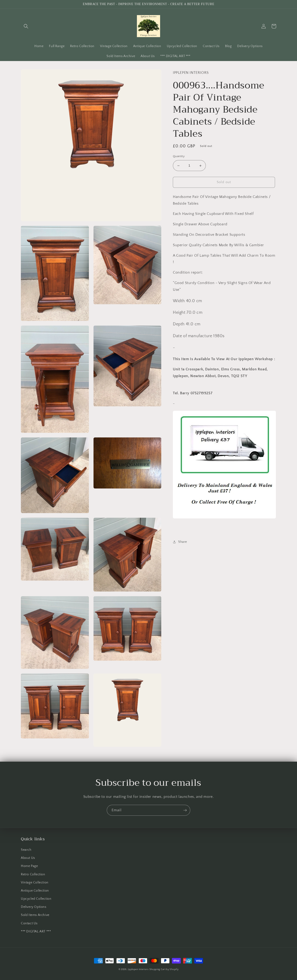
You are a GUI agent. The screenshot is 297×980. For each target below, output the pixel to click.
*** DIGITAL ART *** (36, 931)
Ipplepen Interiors (138, 969)
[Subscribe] (185, 810)
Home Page (29, 866)
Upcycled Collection (36, 899)
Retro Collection (33, 874)
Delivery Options (33, 907)
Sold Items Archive (35, 915)
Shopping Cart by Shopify (164, 969)
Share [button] (182, 542)
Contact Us (29, 923)
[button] (26, 26)
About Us (28, 858)
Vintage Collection (34, 882)
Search (26, 850)
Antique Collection (35, 891)
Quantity (179, 156)
